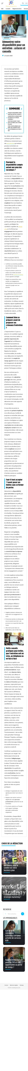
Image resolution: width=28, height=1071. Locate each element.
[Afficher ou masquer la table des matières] (21, 109)
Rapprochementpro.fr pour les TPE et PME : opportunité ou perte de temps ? (14, 963)
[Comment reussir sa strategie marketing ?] (14, 889)
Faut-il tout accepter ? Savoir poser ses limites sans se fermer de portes (15, 122)
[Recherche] (23, 3)
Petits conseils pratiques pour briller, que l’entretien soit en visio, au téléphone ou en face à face (14, 128)
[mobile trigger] (3, 3)
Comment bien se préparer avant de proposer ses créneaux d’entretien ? (15, 117)
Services (6, 38)
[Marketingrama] (11, 3)
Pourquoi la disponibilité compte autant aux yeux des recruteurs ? (15, 113)
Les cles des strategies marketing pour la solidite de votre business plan (13, 866)
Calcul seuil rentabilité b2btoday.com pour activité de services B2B (13, 935)
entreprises (10, 143)
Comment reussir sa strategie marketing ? (12, 896)
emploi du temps (18, 274)
